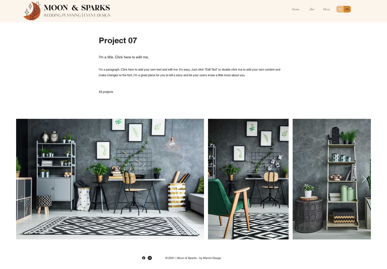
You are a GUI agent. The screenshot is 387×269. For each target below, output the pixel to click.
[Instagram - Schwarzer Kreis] (150, 258)
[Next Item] (364, 179)
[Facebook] (144, 258)
